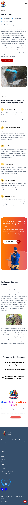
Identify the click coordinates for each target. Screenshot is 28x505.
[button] (14, 363)
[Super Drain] (4, 433)
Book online (15, 417)
